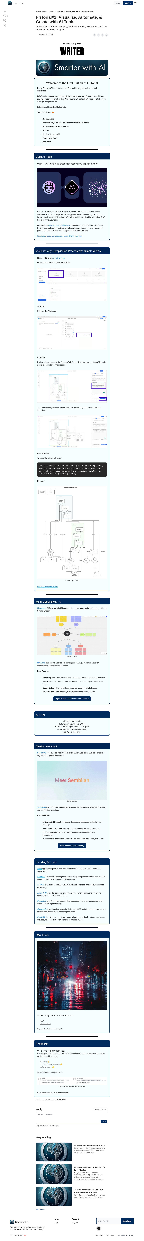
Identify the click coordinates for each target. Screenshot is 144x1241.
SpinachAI (41, 901)
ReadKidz (41, 917)
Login (118, 3)
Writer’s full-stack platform (59, 225)
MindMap (41, 663)
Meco (39, 869)
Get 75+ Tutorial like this (47, 587)
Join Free (128, 3)
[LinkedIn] (98, 1228)
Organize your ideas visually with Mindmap (72, 699)
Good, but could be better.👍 (51, 1064)
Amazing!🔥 (45, 1062)
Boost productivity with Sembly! (72, 846)
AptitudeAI (41, 893)
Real (42, 1021)
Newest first (99, 1109)
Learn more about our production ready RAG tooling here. (60, 236)
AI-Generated (45, 1024)
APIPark (40, 885)
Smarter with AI (41, 11)
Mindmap (41, 608)
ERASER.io (59, 258)
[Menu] (135, 2)
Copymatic (42, 909)
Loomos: (41, 877)
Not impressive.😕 (47, 1067)
